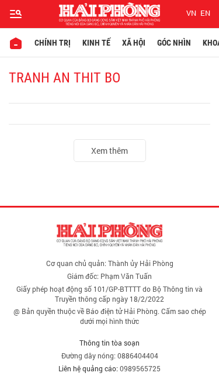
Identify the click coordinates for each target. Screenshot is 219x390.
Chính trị (52, 42)
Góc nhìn (174, 42)
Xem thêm (109, 150)
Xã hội (133, 42)
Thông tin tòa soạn (109, 342)
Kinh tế (96, 42)
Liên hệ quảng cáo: (88, 368)
